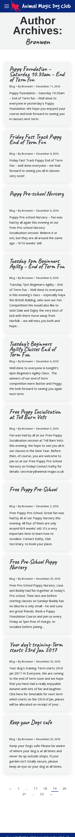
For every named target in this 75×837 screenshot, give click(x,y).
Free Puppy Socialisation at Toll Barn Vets (35, 414)
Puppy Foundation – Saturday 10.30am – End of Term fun (36, 74)
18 (45, 788)
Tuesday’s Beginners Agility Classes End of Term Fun (32, 349)
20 (64, 788)
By (25, 86)
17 (36, 788)
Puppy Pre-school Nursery (36, 194)
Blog (12, 86)
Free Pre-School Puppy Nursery (33, 564)
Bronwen (37, 41)
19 (55, 788)
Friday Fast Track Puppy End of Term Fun (35, 139)
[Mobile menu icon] (6, 6)
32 (42, 794)
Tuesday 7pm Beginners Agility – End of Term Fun (37, 263)
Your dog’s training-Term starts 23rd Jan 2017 (35, 647)
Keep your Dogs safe (30, 722)
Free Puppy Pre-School (33, 489)
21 (24, 794)
